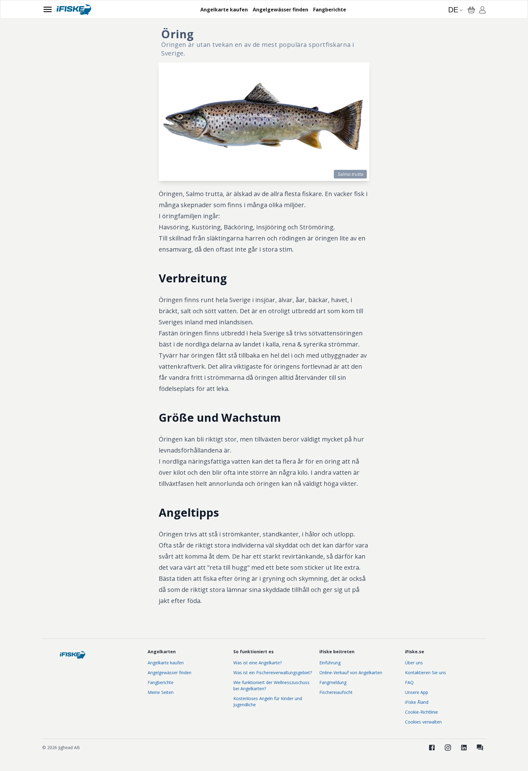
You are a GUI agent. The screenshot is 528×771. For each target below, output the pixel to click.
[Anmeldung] (482, 10)
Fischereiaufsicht (336, 692)
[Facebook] (432, 747)
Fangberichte (161, 682)
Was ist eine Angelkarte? (257, 663)
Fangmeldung (332, 682)
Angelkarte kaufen (166, 663)
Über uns (414, 663)
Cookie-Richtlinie (421, 712)
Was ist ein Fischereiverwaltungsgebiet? (272, 672)
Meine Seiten (161, 692)
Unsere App (416, 692)
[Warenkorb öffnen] (471, 10)
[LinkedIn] (464, 747)
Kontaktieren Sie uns (425, 672)
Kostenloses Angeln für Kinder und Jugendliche (267, 701)
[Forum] (480, 747)
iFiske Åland (416, 702)
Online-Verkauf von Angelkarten (350, 672)
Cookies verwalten (423, 722)
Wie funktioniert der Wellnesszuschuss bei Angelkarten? (271, 685)
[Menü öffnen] (47, 9)
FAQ (409, 682)
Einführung (330, 663)
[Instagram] (448, 747)
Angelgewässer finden (169, 672)
